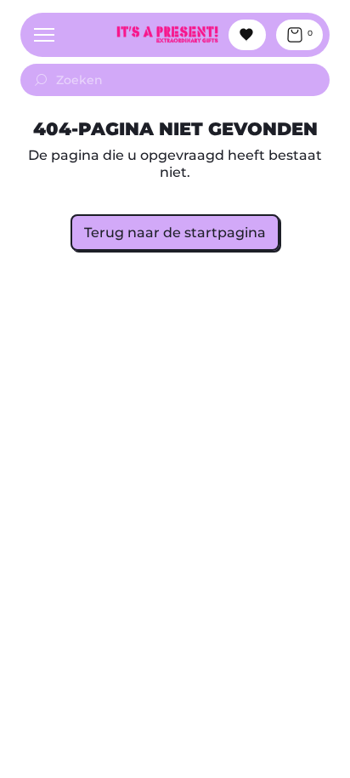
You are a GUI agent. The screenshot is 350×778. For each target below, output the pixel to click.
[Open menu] (44, 35)
